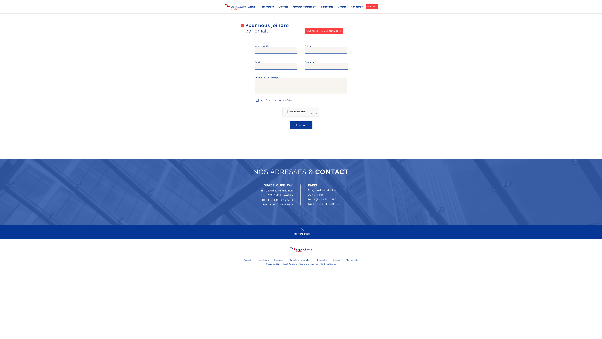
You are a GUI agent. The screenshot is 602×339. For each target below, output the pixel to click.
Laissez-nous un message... (267, 77)
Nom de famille (262, 46)
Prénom (308, 46)
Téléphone (309, 62)
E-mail (257, 62)
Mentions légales (328, 264)
